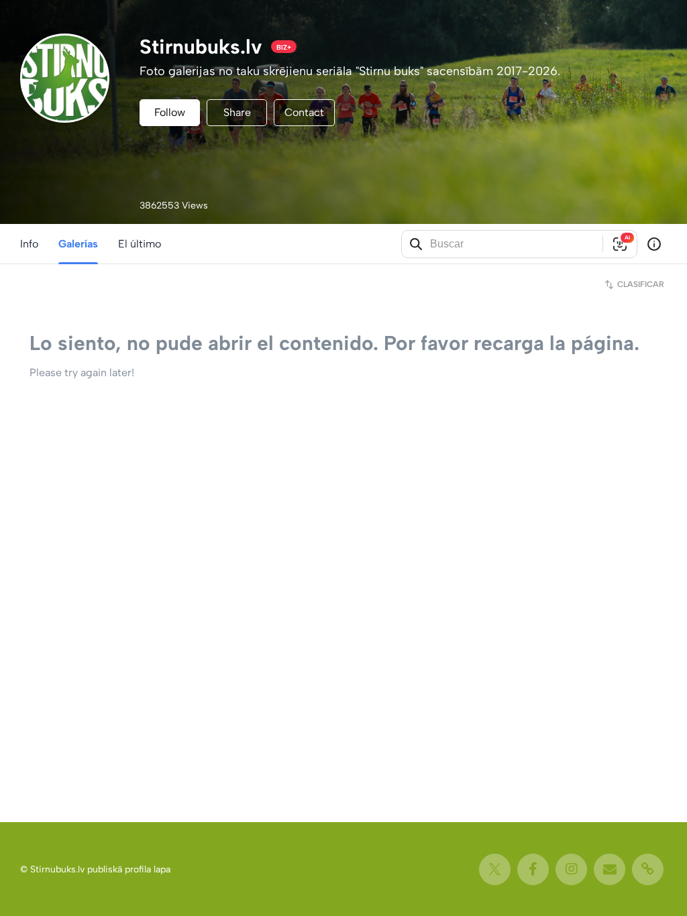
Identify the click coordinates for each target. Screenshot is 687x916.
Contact (304, 112)
